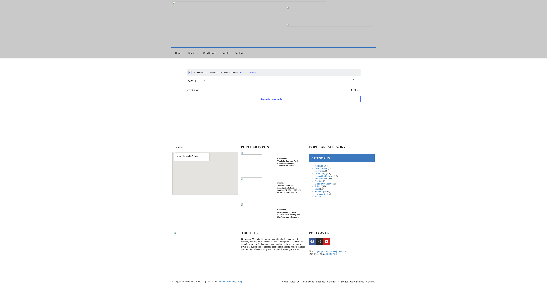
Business (280, 183)
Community (282, 158)
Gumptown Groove (323, 184)
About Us (192, 53)
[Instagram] (319, 241)
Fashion (318, 181)
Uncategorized (321, 194)
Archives (319, 166)
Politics (318, 186)
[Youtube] (326, 241)
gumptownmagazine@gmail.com (332, 251)
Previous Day (194, 90)
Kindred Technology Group (230, 281)
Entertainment (321, 178)
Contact (239, 53)
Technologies (321, 191)
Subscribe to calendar (272, 99)
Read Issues (209, 53)
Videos (318, 196)
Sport (317, 189)
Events (225, 53)
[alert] (274, 72)
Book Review (321, 168)
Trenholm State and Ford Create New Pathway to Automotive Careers (287, 163)
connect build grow (323, 176)
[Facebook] (312, 241)
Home (178, 53)
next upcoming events (247, 72)
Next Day (354, 90)
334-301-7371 (330, 254)
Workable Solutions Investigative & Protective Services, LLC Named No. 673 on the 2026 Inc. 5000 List (289, 189)
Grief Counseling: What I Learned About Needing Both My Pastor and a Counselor (289, 214)
